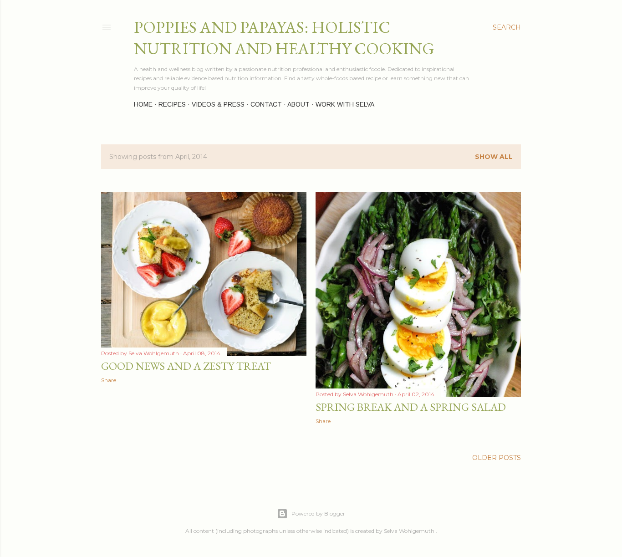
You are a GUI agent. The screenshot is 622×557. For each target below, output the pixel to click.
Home (143, 104)
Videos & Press (218, 104)
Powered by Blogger (318, 513)
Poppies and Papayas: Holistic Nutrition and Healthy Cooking (284, 37)
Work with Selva (345, 104)
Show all (494, 157)
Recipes (172, 104)
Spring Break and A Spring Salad (411, 407)
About (298, 104)
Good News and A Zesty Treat (186, 366)
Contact (266, 104)
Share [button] (108, 380)
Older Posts (496, 458)
